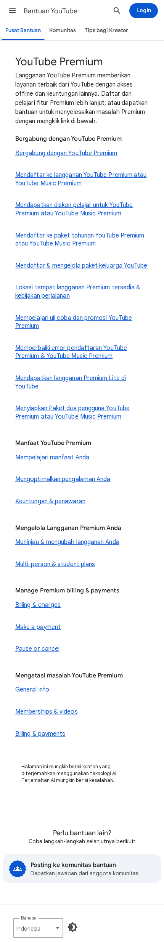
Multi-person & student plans (55, 564)
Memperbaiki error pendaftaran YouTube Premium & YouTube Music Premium (71, 352)
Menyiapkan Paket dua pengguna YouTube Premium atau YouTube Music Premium (72, 412)
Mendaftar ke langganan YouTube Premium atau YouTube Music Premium (80, 179)
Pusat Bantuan (23, 30)
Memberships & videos (46, 712)
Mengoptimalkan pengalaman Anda (62, 479)
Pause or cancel (37, 649)
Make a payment (38, 627)
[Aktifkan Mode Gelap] (72, 927)
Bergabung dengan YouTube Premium (66, 153)
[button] (12, 11)
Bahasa (29, 918)
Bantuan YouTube (50, 11)
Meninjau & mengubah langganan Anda (67, 542)
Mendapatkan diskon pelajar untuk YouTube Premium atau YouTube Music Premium (74, 209)
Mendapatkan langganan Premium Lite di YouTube (70, 382)
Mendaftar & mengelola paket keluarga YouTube (81, 266)
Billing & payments (40, 734)
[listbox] (38, 928)
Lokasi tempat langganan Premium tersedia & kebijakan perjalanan (77, 292)
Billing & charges (38, 605)
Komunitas (62, 30)
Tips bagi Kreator (106, 30)
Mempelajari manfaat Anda (52, 457)
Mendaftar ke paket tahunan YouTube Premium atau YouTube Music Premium (79, 240)
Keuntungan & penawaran (50, 501)
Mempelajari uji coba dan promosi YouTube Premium (73, 322)
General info (32, 689)
